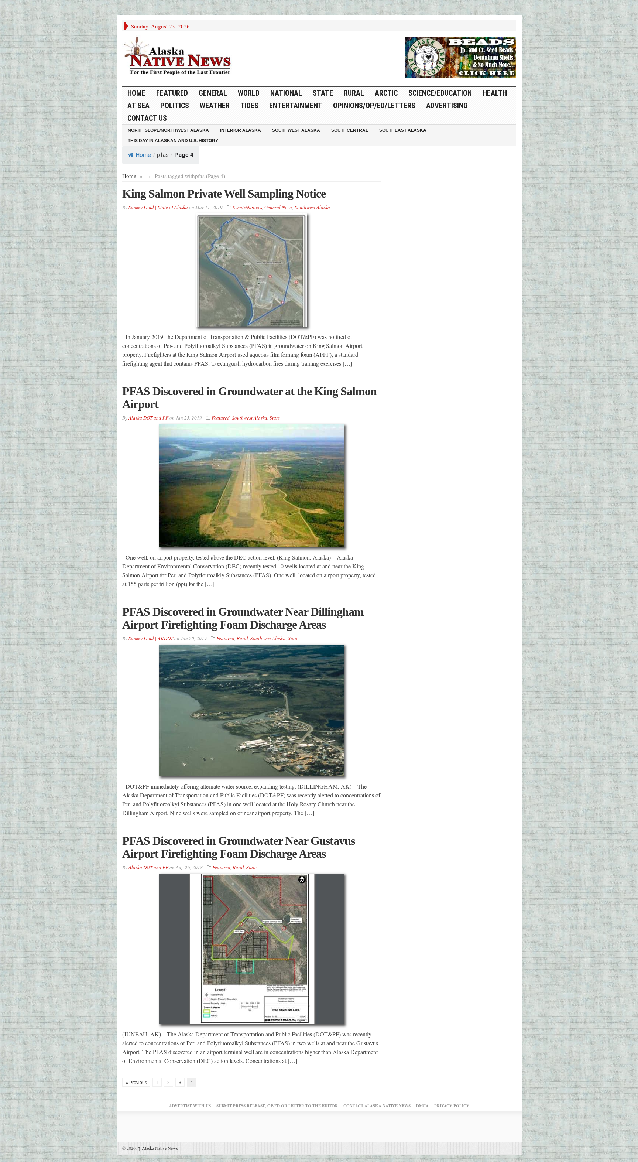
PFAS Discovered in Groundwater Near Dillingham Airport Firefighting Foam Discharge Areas (243, 618)
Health (495, 93)
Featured (172, 93)
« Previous (136, 1082)
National (286, 93)
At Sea (138, 105)
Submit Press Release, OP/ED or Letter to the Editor (277, 1106)
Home (143, 154)
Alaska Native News (158, 1148)
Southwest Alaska (296, 130)
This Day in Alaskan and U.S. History (173, 140)
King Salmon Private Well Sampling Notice (224, 193)
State (323, 93)
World (249, 93)
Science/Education (440, 93)
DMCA (422, 1106)
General (213, 93)
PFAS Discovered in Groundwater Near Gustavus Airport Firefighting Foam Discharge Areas (238, 847)
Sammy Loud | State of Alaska (158, 207)
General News (278, 207)
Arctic (386, 93)
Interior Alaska (240, 130)
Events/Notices (247, 207)
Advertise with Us (190, 1106)
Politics (174, 105)
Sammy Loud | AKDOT (150, 638)
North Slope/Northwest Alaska (168, 130)
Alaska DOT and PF (148, 417)
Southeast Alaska (402, 130)
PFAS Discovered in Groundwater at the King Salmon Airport (249, 398)
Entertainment (295, 105)
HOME (136, 93)
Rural (354, 93)
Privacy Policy (451, 1106)
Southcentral (349, 130)
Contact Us (147, 118)
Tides (249, 105)
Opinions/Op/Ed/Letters (374, 105)
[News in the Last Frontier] (179, 56)
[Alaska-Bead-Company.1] (460, 56)
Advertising (447, 105)
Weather (215, 105)
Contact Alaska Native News (377, 1106)
